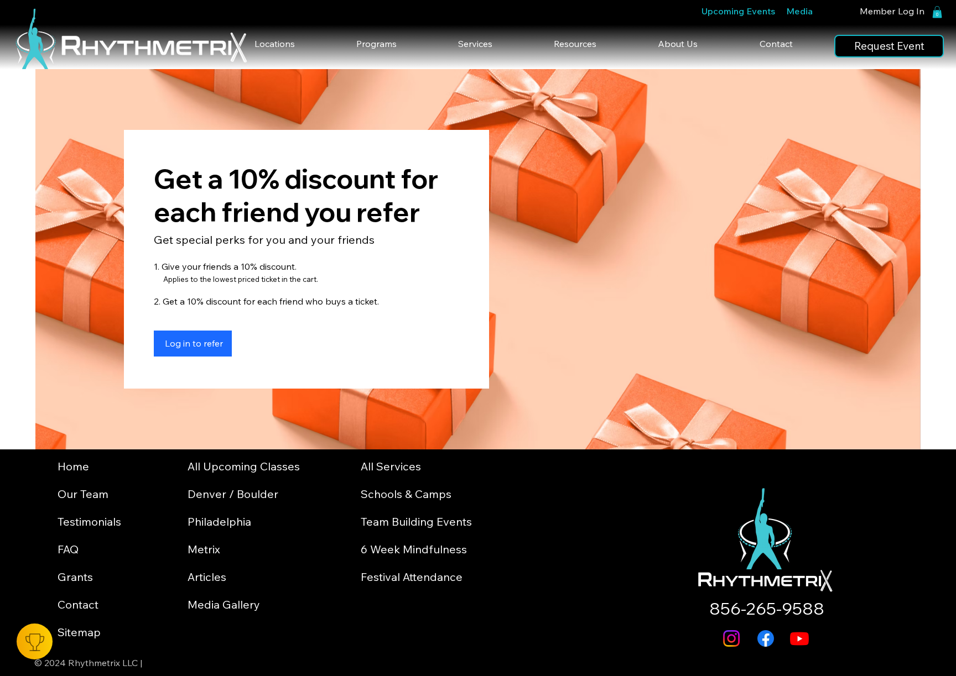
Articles (207, 577)
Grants (75, 577)
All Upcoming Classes (244, 466)
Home (73, 466)
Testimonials (89, 521)
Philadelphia (219, 521)
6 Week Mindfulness (414, 549)
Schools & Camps (406, 494)
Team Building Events (416, 521)
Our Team (83, 494)
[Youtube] (799, 638)
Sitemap (79, 632)
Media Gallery (224, 604)
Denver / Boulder (233, 494)
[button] (937, 12)
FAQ (68, 549)
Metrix (204, 549)
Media (799, 11)
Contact (78, 604)
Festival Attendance (412, 577)
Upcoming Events (738, 11)
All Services (391, 466)
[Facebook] (766, 638)
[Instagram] (731, 638)
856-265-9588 (766, 608)
